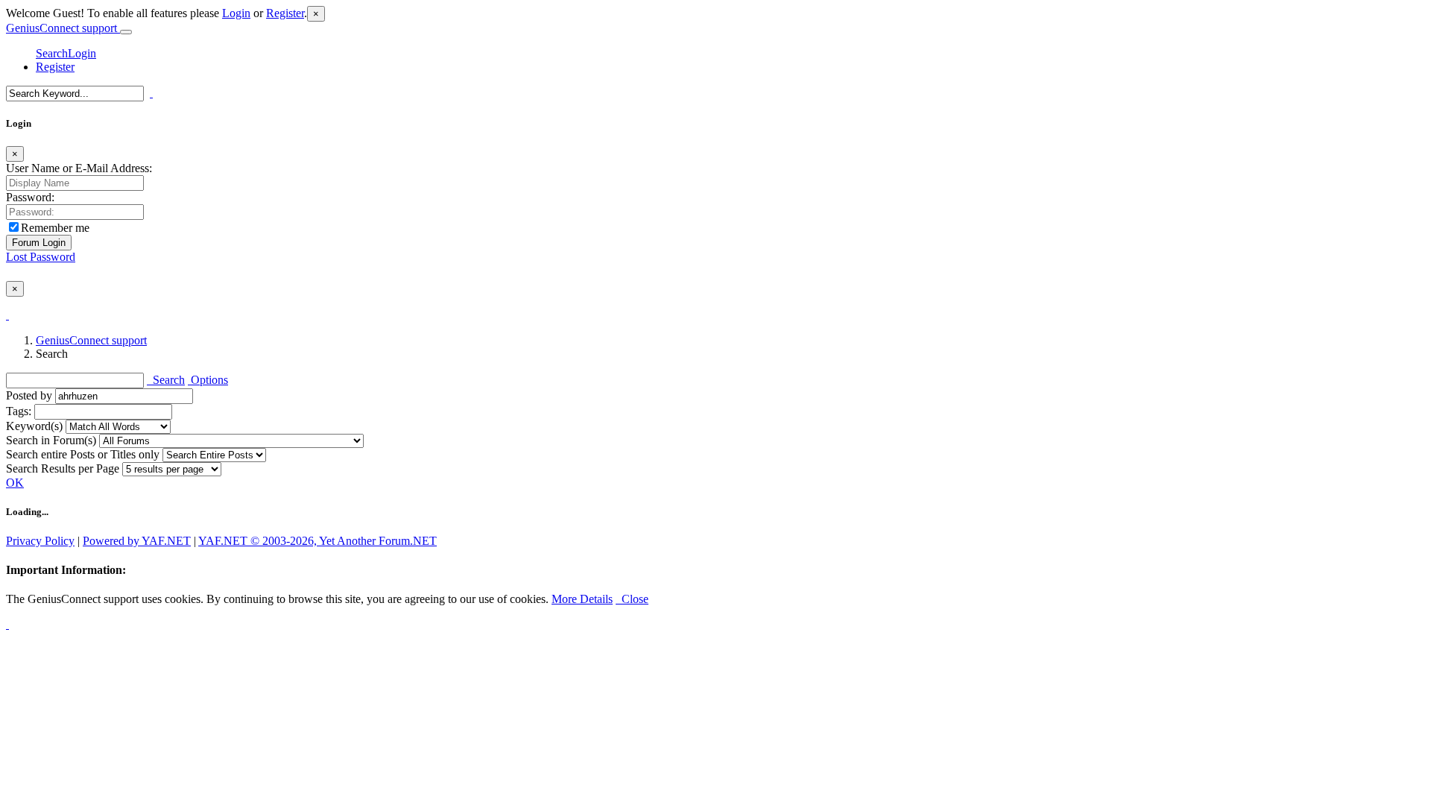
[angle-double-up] (7, 624)
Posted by (29, 395)
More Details (582, 599)
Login (236, 13)
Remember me (55, 227)
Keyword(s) (34, 426)
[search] (151, 92)
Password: (30, 197)
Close (632, 599)
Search (52, 53)
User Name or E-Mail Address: (79, 168)
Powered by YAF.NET (137, 540)
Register (285, 13)
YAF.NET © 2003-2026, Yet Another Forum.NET (317, 540)
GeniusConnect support (63, 28)
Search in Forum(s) (51, 440)
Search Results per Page (62, 468)
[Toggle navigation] (126, 32)
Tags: (18, 411)
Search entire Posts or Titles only (82, 454)
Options (208, 379)
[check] (7, 315)
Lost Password (40, 256)
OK (15, 482)
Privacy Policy (40, 540)
